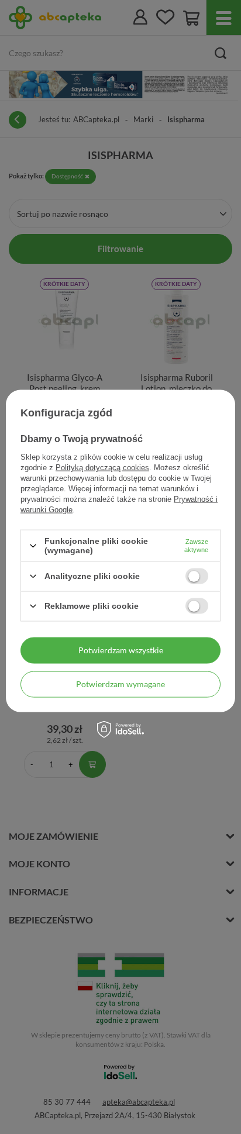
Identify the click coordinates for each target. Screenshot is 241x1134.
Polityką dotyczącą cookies (102, 467)
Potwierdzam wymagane (120, 684)
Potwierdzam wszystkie (120, 650)
